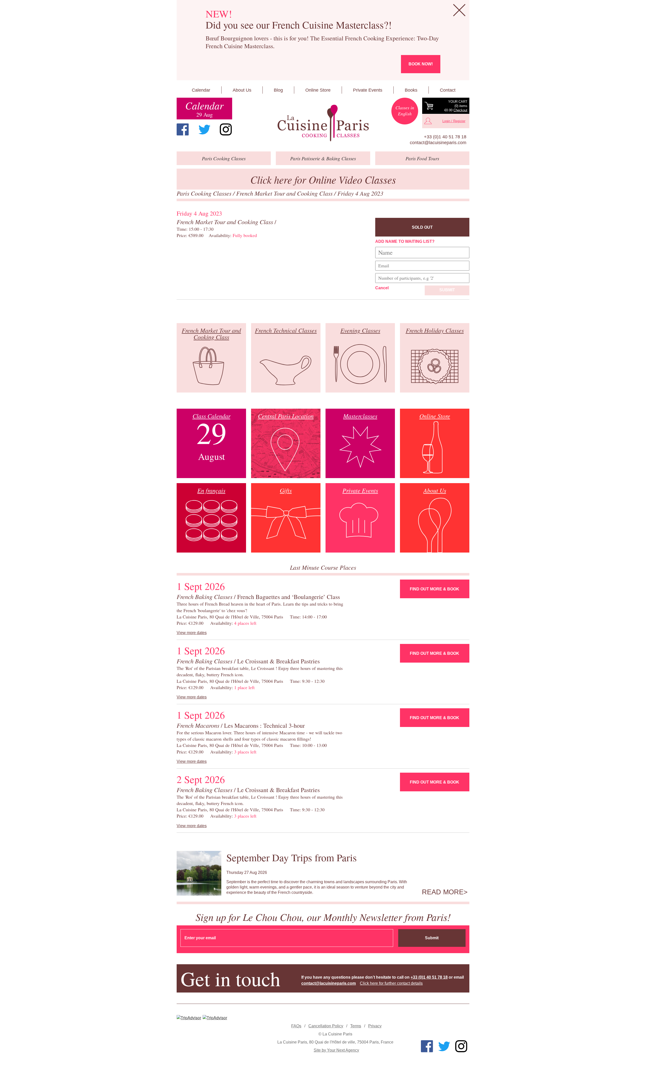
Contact (447, 90)
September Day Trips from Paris (291, 857)
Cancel (382, 288)
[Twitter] (204, 129)
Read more (443, 892)
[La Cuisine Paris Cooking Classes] (323, 123)
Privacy (375, 1026)
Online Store (318, 90)
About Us (242, 90)
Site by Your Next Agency (336, 1050)
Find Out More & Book (434, 589)
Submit (447, 290)
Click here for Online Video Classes (323, 179)
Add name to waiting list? (405, 241)
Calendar (201, 90)
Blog (278, 90)
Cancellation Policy (325, 1026)
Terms (355, 1026)
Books (411, 90)
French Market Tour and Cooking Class (285, 193)
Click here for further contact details (391, 983)
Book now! (421, 64)
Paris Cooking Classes (205, 193)
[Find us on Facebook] (183, 129)
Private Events (367, 90)
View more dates (192, 633)
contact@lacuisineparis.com (438, 142)
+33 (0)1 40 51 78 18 (445, 136)
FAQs (296, 1026)
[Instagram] (226, 129)
